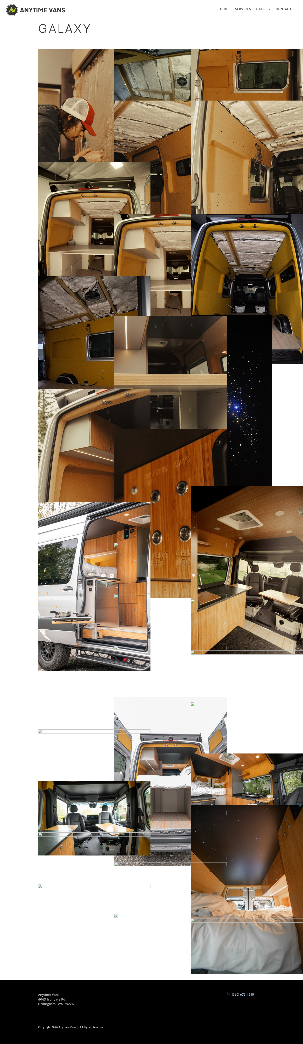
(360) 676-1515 (243, 994)
